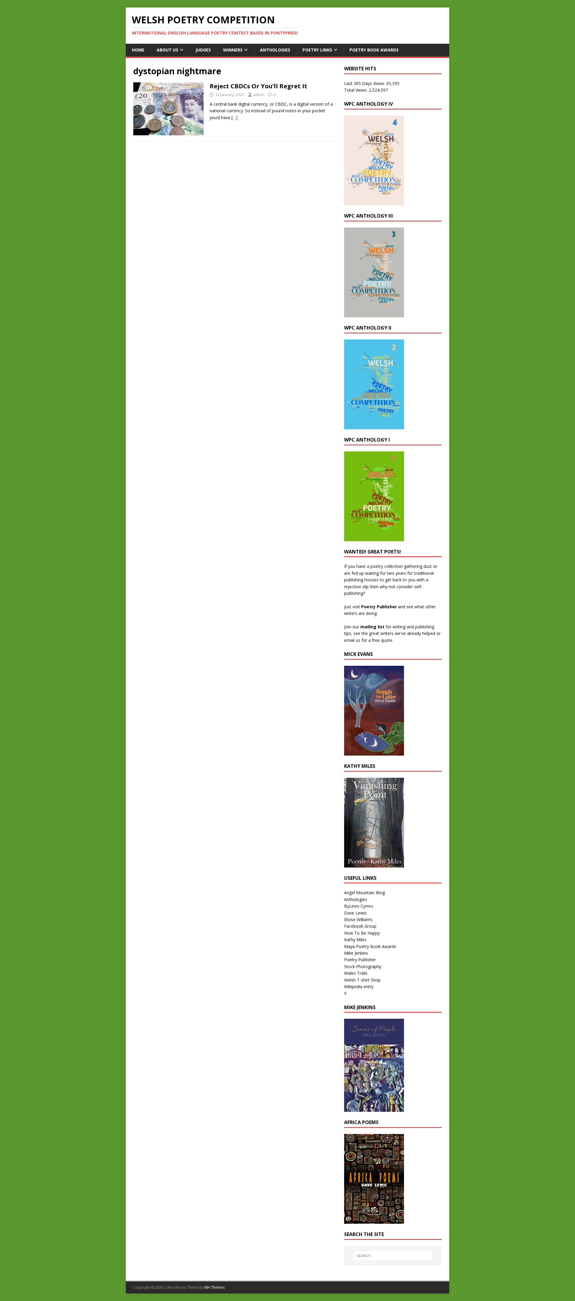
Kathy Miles (355, 939)
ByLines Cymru (358, 906)
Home (138, 50)
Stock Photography (362, 966)
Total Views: (356, 90)
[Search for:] (393, 1256)
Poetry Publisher (379, 606)
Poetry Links (317, 50)
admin (258, 94)
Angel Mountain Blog (364, 892)
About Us (167, 50)
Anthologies (275, 50)
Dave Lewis (355, 913)
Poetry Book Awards (374, 50)
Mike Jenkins (356, 953)
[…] (234, 117)
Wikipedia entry (358, 986)
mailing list (372, 627)
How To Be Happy (362, 933)
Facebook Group (360, 926)
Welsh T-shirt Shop (362, 980)
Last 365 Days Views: (365, 83)
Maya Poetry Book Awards (370, 946)
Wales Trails (355, 973)
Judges (203, 50)
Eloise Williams (358, 919)
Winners (233, 50)
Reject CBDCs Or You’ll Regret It (258, 86)
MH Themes (215, 1287)
